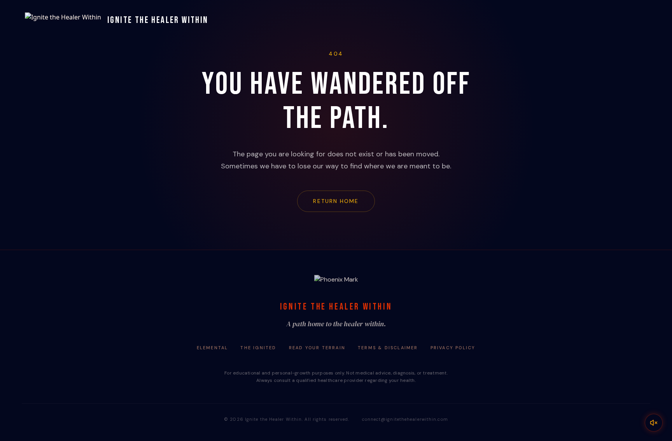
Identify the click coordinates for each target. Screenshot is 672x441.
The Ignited (258, 347)
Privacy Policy (453, 347)
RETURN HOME (336, 201)
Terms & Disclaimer (388, 347)
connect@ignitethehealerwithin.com (405, 419)
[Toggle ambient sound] (654, 423)
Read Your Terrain (317, 347)
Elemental (212, 347)
